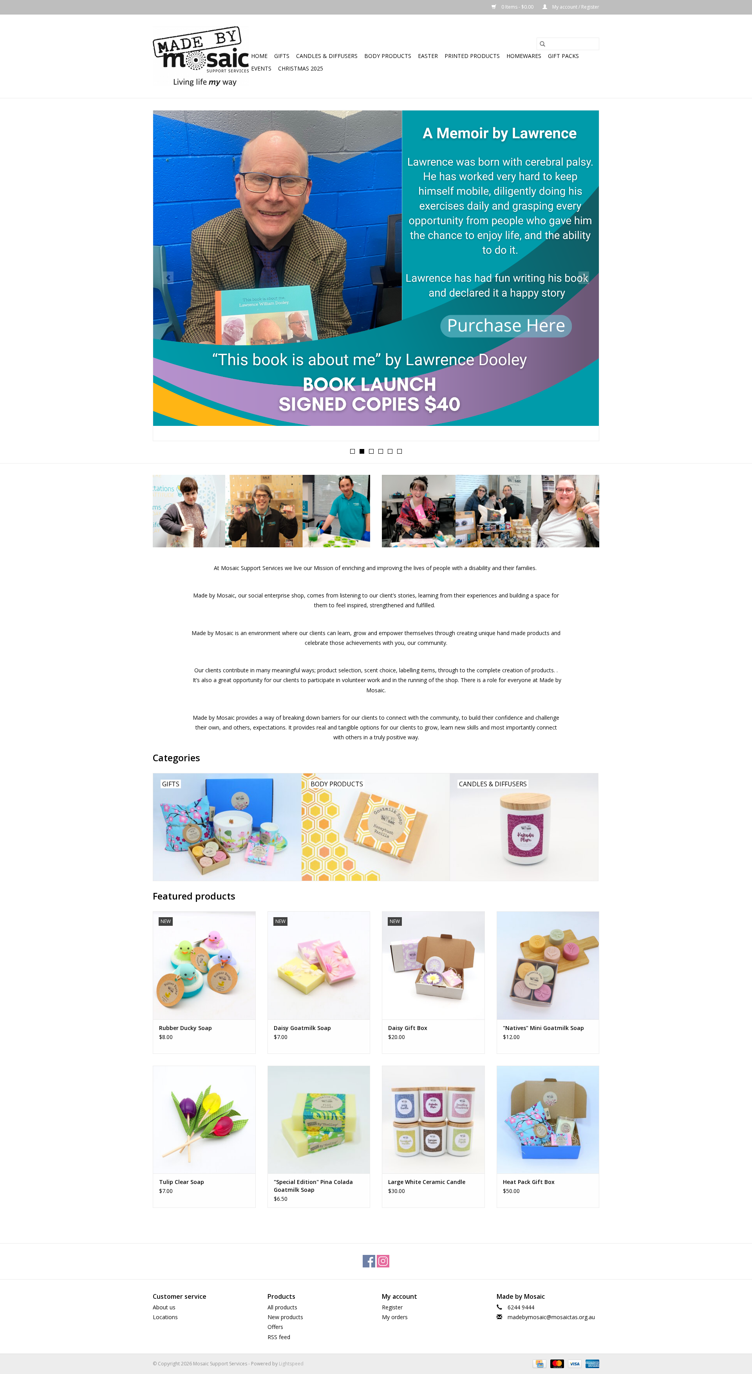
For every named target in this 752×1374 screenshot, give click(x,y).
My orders (395, 1317)
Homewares (523, 56)
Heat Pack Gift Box (529, 1182)
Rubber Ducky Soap (185, 1028)
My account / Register (575, 7)
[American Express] (591, 1363)
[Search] (542, 44)
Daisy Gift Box (407, 1028)
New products (285, 1317)
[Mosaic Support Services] (201, 56)
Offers (275, 1327)
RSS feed (279, 1337)
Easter (428, 56)
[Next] (583, 278)
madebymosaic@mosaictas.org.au (551, 1317)
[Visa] (574, 1363)
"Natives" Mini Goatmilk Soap (543, 1028)
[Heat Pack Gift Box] (548, 1119)
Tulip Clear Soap (181, 1182)
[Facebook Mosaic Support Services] (369, 1261)
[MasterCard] (556, 1363)
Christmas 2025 (300, 68)
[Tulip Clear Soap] (204, 1119)
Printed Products (472, 56)
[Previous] (168, 278)
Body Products (387, 56)
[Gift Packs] (376, 268)
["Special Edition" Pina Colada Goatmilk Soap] (319, 1119)
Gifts (281, 56)
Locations (165, 1317)
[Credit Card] (538, 1363)
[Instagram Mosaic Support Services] (383, 1261)
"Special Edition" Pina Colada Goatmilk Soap (313, 1185)
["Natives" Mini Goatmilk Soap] (548, 965)
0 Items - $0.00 (517, 7)
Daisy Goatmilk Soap (302, 1028)
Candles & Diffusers (327, 56)
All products (282, 1307)
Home (259, 56)
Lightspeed (291, 1363)
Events (261, 68)
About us (164, 1307)
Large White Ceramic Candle (426, 1182)
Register (392, 1307)
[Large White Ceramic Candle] (433, 1119)
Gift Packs (563, 56)
